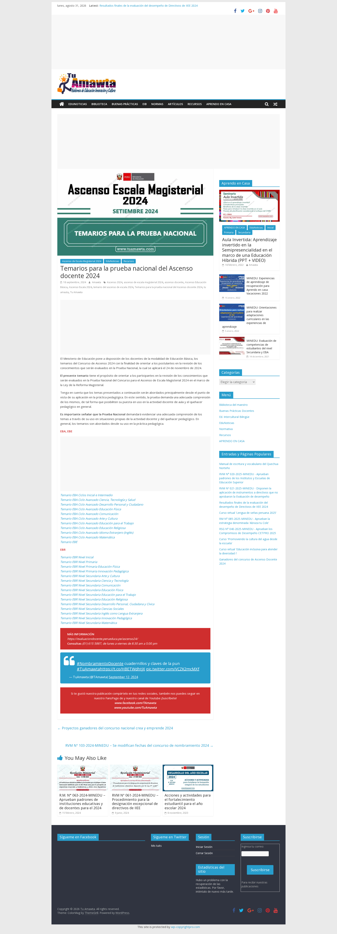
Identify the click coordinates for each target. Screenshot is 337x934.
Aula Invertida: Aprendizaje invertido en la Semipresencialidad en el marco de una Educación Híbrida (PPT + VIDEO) (249, 249)
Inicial (270, 227)
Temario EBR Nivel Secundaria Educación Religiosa (94, 599)
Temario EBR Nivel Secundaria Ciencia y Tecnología (94, 581)
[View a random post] (275, 104)
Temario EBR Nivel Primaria (78, 562)
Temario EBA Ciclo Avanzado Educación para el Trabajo (97, 523)
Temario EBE (68, 542)
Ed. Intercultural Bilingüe (234, 417)
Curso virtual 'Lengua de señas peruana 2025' (248, 513)
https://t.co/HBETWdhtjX (122, 669)
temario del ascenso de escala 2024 (113, 287)
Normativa (226, 429)
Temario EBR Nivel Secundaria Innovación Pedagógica (96, 618)
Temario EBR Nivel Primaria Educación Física (90, 566)
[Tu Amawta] (61, 104)
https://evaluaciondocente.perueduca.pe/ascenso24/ (102, 639)
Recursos (195, 104)
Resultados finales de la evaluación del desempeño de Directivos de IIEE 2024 (148, 5)
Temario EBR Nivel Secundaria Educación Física (91, 590)
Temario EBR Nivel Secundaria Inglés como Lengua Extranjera (101, 613)
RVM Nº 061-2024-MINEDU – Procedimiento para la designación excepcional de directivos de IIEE (135, 801)
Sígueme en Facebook (78, 837)
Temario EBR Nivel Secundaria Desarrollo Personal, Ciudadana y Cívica (107, 604)
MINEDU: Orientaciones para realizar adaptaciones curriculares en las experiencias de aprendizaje (249, 317)
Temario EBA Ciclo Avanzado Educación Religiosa (92, 528)
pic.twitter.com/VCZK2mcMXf (172, 669)
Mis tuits (156, 845)
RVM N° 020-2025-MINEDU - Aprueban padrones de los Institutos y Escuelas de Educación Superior (244, 478)
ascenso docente (174, 282)
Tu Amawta (76, 292)
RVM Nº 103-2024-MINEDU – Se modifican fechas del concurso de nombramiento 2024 (139, 745)
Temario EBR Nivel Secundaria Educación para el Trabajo (98, 595)
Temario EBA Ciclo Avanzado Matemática (87, 537)
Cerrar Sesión (204, 853)
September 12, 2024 (123, 677)
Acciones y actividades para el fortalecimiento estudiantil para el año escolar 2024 (188, 801)
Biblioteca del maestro (233, 405)
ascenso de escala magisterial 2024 (143, 282)
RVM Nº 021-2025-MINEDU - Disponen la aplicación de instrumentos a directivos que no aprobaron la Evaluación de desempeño (248, 492)
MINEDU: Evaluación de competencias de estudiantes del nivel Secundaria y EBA (261, 346)
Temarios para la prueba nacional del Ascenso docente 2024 (168, 287)
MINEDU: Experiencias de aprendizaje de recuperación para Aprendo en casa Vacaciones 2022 (261, 285)
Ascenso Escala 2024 (80, 287)
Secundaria (244, 232)
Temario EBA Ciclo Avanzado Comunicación (89, 514)
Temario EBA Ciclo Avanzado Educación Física (90, 509)
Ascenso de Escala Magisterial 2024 (81, 261)
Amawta (97, 282)
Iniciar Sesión (204, 847)
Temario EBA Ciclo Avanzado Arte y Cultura (88, 518)
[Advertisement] (168, 42)
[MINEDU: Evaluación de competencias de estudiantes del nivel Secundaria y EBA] (232, 339)
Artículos (175, 104)
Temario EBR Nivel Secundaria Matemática (88, 623)
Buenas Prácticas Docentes (236, 411)
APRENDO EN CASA (218, 104)
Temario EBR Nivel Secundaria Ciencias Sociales (92, 609)
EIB (145, 104)
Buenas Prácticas (125, 104)
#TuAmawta (88, 669)
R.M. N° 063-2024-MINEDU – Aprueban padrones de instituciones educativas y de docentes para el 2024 (82, 801)
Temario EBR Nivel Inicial (76, 557)
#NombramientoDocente (100, 663)
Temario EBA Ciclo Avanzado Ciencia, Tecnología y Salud (97, 500)
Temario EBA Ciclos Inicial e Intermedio (86, 495)
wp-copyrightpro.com (185, 927)
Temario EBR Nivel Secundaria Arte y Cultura (90, 576)
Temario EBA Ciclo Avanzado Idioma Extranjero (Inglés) (96, 532)
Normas (157, 104)
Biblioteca (99, 104)
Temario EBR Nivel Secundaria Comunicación (90, 585)
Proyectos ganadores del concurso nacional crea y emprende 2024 (115, 728)
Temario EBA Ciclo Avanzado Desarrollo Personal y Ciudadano (101, 504)
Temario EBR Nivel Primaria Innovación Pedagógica (94, 571)
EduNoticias (77, 104)
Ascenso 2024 (114, 282)
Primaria (228, 232)
